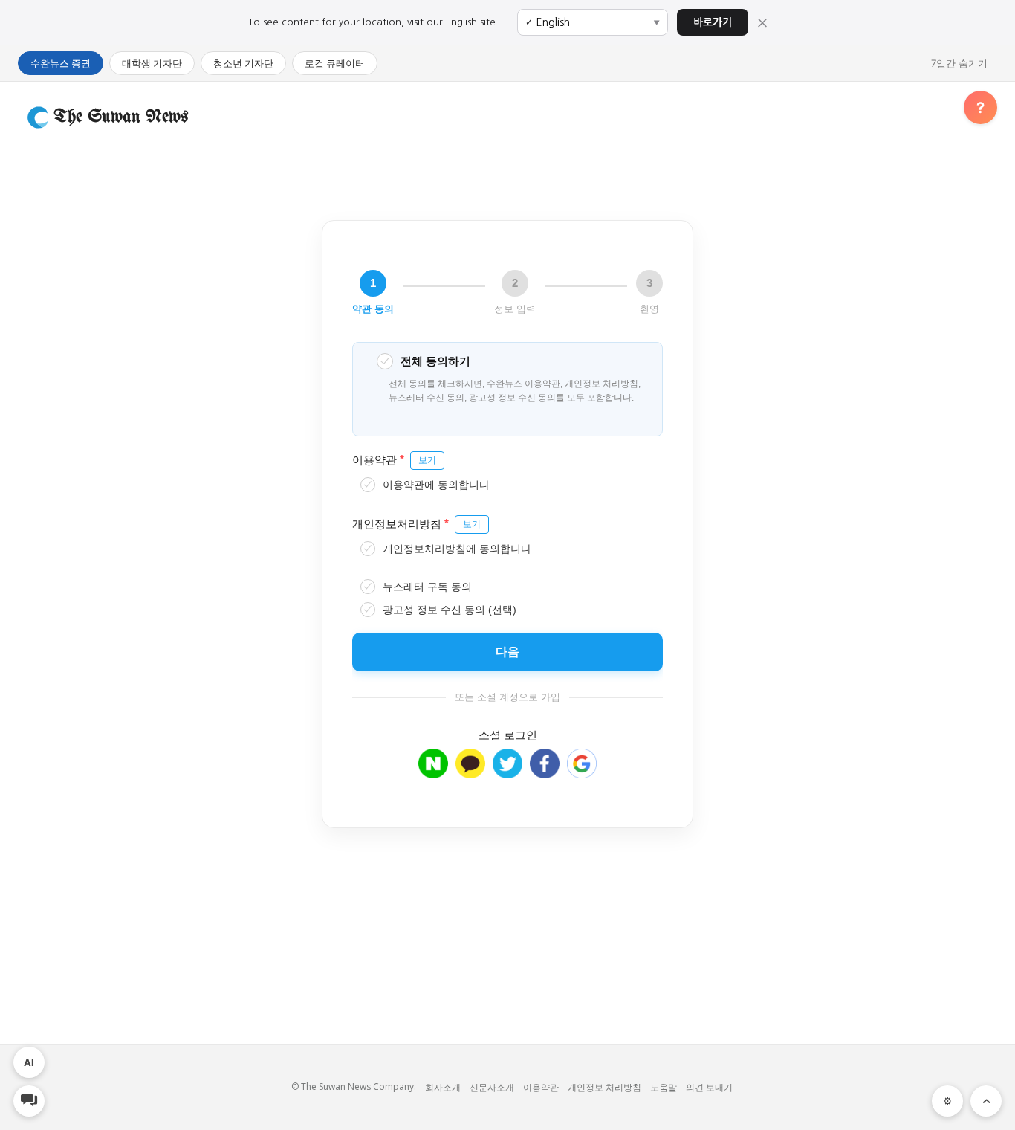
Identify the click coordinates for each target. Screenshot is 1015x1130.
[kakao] (470, 771)
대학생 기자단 (152, 63)
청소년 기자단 (243, 63)
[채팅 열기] (29, 1101)
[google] (581, 771)
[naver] (433, 771)
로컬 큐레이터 (335, 63)
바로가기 (712, 22)
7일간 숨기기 (959, 63)
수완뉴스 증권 (60, 63)
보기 (427, 460)
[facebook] (544, 771)
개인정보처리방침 (416, 523)
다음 (507, 651)
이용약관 (394, 459)
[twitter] (507, 771)
